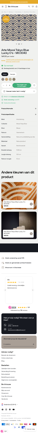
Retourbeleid (5, 374)
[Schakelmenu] (2, 6)
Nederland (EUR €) (10, 404)
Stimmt (8, 415)
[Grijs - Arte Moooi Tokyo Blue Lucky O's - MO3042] (10, 79)
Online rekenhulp (7, 358)
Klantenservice (6, 387)
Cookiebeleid (13, 420)
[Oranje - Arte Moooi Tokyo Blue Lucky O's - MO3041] (6, 79)
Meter (5, 74)
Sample (12, 74)
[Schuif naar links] (16, 43)
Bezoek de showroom (8, 355)
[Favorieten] (33, 6)
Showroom (5, 393)
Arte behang (18, 12)
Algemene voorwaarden (9, 380)
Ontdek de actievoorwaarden (19, 2)
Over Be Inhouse (6, 396)
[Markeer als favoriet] (34, 85)
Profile (19, 420)
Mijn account (5, 390)
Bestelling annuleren (8, 377)
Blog (2, 361)
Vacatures (4, 399)
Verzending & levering (8, 371)
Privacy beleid (4, 420)
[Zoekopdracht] (29, 6)
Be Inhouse (13, 413)
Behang (11, 12)
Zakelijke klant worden (8, 368)
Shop (5, 12)
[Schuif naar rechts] (21, 43)
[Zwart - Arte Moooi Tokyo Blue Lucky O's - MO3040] (13, 79)
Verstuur (33, 344)
